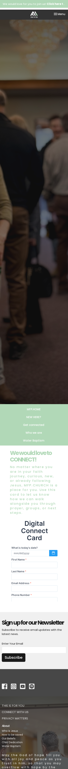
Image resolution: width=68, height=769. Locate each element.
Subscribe (13, 657)
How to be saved (12, 734)
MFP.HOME (34, 409)
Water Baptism (33, 440)
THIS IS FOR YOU (13, 706)
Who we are (34, 433)
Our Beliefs (8, 738)
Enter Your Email (12, 643)
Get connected (33, 425)
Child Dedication (12, 742)
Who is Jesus (10, 731)
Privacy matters (15, 718)
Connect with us (15, 712)
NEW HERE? (33, 417)
